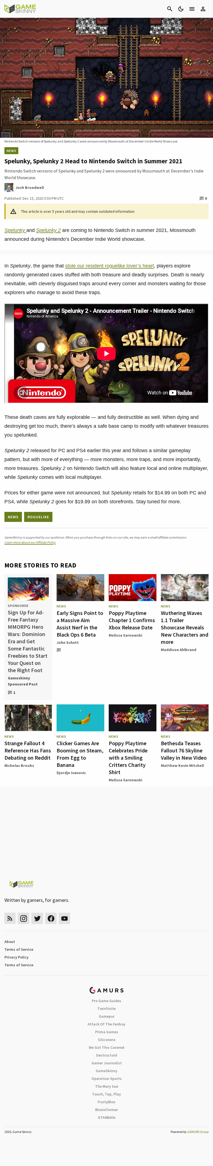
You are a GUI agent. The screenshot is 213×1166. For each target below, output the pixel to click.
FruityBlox (106, 1101)
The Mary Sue (106, 1086)
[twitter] (37, 918)
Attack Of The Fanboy (106, 1024)
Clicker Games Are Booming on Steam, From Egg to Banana (80, 754)
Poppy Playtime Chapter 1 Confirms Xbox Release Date (132, 620)
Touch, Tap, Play (106, 1094)
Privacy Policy (16, 957)
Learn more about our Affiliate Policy (30, 542)
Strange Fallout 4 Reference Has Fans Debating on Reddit (27, 750)
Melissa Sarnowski (125, 635)
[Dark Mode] (180, 8)
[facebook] (51, 918)
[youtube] (64, 918)
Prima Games (106, 1031)
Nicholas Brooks (19, 765)
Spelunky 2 (48, 230)
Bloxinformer (106, 1109)
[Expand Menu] (191, 8)
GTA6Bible (106, 1117)
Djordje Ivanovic (71, 772)
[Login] (203, 8)
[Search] (169, 8)
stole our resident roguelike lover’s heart (109, 266)
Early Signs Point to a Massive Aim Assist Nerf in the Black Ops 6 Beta (80, 623)
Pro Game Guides (106, 1000)
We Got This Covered (106, 1047)
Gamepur (107, 1016)
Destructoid (106, 1055)
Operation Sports (107, 1078)
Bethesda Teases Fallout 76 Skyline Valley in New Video (184, 750)
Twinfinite (106, 1008)
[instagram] (23, 918)
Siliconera (106, 1039)
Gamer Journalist (107, 1062)
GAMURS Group (198, 1132)
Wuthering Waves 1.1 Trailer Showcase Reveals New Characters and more (184, 627)
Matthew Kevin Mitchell (182, 765)
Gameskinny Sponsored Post (23, 681)
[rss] (10, 918)
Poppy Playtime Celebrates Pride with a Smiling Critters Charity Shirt (128, 757)
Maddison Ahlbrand (178, 649)
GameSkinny (106, 1070)
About (9, 941)
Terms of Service (18, 949)
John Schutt (68, 642)
